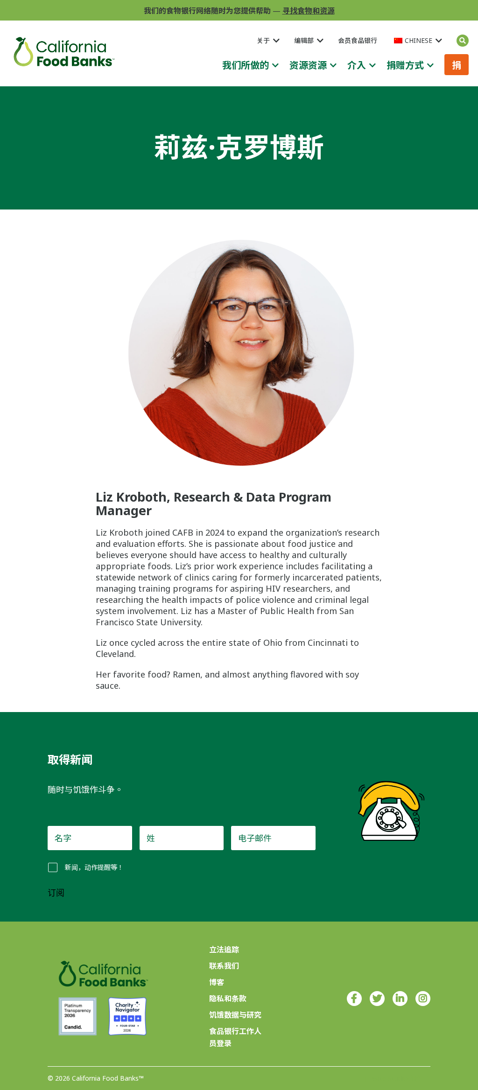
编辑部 (304, 40)
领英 (400, 998)
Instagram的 (422, 998)
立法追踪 (224, 949)
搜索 (463, 41)
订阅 (56, 893)
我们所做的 (245, 65)
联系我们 (224, 966)
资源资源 (308, 65)
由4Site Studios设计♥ (397, 1078)
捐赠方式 (405, 65)
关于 (263, 40)
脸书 (354, 998)
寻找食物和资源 (308, 11)
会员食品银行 (357, 40)
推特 (377, 998)
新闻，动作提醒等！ (94, 867)
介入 (356, 65)
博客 (216, 982)
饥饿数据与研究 (235, 1015)
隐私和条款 (227, 998)
